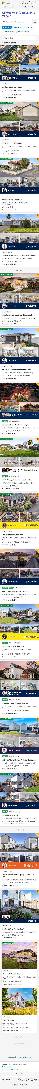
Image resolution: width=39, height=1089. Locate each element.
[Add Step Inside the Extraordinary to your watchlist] (37, 495)
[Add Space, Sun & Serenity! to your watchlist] (37, 775)
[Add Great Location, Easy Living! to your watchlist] (37, 160)
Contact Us (19, 1074)
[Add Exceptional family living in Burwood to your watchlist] (37, 663)
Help (12, 1074)
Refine (7, 27)
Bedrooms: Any (8, 31)
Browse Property (7, 7)
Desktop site (5, 1074)
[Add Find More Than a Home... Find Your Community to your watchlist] (37, 720)
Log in (35, 3)
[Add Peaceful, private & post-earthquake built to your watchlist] (37, 275)
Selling (26, 7)
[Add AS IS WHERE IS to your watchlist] (35, 990)
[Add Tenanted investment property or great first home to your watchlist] (37, 835)
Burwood (17, 27)
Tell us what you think (11, 1069)
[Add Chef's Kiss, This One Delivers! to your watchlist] (37, 606)
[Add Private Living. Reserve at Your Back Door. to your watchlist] (37, 440)
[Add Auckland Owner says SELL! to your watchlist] (37, 47)
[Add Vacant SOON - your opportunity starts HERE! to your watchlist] (37, 216)
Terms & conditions (30, 1074)
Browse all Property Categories (19, 1057)
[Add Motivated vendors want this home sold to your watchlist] (37, 330)
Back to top (20, 1043)
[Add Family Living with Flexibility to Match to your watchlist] (37, 551)
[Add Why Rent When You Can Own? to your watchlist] (37, 892)
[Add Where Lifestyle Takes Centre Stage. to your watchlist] (37, 385)
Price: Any (27, 27)
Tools (34, 7)
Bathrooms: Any (22, 31)
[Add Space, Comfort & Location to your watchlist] (37, 104)
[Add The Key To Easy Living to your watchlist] (35, 944)
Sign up (30, 3)
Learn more (8, 1067)
